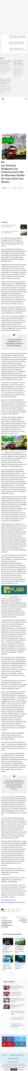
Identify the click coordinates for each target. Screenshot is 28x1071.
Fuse (9, 911)
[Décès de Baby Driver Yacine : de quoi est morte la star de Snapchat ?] (6, 1000)
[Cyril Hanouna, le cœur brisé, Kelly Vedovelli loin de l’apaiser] (6, 1006)
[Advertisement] (14, 16)
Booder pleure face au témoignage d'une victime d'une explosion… (17, 1025)
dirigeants (4, 911)
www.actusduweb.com (8, 900)
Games (13, 911)
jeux (17, 911)
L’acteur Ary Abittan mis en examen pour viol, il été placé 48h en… (18, 1013)
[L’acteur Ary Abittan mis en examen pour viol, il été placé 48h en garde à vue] (6, 1013)
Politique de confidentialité (16, 1055)
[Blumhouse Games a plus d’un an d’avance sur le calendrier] (20, 958)
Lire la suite (21, 1069)
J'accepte (13, 1069)
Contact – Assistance (13, 1062)
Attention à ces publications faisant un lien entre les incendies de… (17, 50)
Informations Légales (13, 1058)
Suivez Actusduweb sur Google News (13, 902)
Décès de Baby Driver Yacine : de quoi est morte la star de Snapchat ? (17, 1000)
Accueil (4, 1055)
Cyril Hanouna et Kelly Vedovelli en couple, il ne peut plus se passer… (16, 994)
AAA (5, 909)
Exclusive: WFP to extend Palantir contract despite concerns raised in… (17, 37)
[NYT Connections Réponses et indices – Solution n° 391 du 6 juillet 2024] (8, 958)
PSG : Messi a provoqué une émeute (23, 920)
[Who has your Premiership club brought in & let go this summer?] (5, 44)
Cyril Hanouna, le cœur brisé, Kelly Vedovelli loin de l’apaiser (17, 1006)
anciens (9, 909)
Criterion (18, 909)
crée (14, 909)
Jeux (3, 162)
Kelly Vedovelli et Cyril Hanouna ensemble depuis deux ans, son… (17, 987)
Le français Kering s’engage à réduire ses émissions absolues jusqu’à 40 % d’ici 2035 (7, 924)
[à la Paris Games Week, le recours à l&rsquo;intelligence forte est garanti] (6, 67)
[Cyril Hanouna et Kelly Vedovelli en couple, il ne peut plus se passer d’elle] (6, 994)
